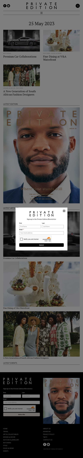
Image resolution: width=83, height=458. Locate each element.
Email (20, 229)
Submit (41, 245)
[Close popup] (64, 211)
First (20, 223)
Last (43, 223)
